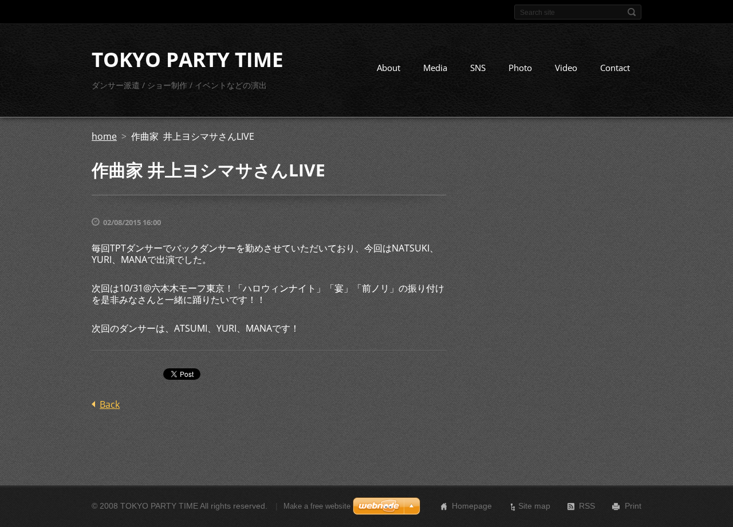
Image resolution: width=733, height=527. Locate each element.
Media (435, 67)
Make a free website (316, 506)
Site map (534, 505)
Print (633, 505)
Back (110, 404)
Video (566, 67)
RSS (587, 505)
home (104, 136)
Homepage (472, 505)
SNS (478, 67)
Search (631, 12)
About (388, 67)
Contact (615, 67)
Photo (520, 67)
